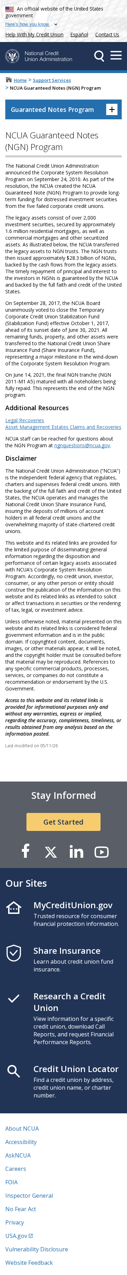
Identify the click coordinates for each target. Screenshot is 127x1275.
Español (79, 34)
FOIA (11, 1182)
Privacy (14, 1222)
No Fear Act (20, 1209)
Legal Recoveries (24, 420)
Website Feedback (29, 1263)
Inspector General (29, 1195)
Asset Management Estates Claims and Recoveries (63, 427)
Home (20, 80)
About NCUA (22, 1128)
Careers (15, 1169)
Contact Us (107, 34)
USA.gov (16, 1236)
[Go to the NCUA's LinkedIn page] (76, 851)
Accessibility (21, 1142)
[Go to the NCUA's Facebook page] (25, 851)
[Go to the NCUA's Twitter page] (50, 851)
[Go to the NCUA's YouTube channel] (101, 851)
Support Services (52, 80)
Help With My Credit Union (33, 34)
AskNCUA (18, 1155)
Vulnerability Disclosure (36, 1249)
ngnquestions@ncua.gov (82, 445)
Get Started (63, 822)
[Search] (99, 56)
